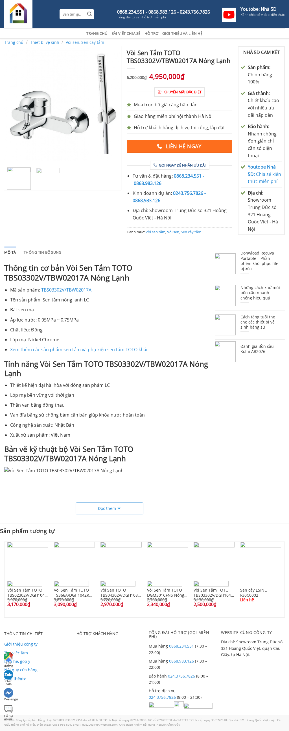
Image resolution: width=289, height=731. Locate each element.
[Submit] (89, 14)
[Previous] (13, 104)
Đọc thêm (107, 508)
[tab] (10, 252)
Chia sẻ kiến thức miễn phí (264, 174)
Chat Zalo (8, 681)
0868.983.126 (181, 661)
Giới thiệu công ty (21, 644)
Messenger (9, 699)
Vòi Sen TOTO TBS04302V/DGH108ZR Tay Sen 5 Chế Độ (121, 592)
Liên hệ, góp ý (17, 661)
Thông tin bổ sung (42, 252)
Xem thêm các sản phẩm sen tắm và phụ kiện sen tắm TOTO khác (79, 349)
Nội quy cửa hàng (21, 669)
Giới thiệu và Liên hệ (182, 33)
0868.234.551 (181, 646)
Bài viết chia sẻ (126, 33)
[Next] (112, 104)
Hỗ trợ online (8, 716)
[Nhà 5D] (27, 14)
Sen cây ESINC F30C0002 (253, 592)
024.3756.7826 (181, 676)
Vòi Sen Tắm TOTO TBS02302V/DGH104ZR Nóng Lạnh (28, 592)
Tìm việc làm (16, 652)
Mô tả (10, 252)
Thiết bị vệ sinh (44, 42)
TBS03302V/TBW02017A (66, 290)
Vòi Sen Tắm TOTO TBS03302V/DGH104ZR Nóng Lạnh (214, 592)
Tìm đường (8, 663)
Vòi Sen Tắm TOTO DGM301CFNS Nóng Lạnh (165, 592)
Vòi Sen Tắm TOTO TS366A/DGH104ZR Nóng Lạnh (71, 592)
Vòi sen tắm (155, 231)
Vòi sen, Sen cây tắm (85, 42)
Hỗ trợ (151, 33)
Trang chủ (96, 33)
